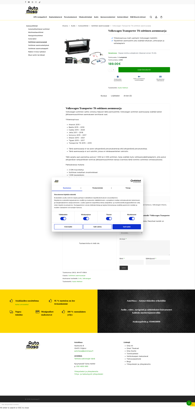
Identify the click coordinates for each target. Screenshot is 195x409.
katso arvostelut (22, 304)
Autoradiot (32, 39)
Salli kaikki (127, 227)
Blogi (129, 361)
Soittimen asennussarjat (37, 42)
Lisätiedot (115, 96)
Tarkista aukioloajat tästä (84, 359)
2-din (80, 278)
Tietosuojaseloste (134, 359)
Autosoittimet (32, 26)
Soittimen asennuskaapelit (38, 48)
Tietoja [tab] (128, 188)
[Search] (192, 404)
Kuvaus (104, 96)
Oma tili (130, 346)
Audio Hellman (123, 88)
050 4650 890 (82, 366)
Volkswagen (87, 278)
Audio (73, 26)
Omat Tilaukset (133, 348)
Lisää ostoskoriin (144, 70)
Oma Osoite (131, 351)
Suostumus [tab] (67, 188)
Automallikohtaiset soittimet (39, 29)
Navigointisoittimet (35, 35)
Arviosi (123, 239)
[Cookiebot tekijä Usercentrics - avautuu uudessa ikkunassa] (132, 181)
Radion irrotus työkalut (37, 52)
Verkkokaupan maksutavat (137, 356)
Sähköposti (151, 258)
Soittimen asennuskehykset (38, 45)
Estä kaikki (68, 227)
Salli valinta (97, 227)
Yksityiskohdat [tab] (97, 188)
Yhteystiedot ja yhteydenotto (86, 371)
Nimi (122, 258)
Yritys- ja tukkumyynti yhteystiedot (88, 374)
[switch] (86, 218)
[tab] (104, 96)
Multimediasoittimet (35, 32)
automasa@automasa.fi (83, 351)
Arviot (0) (128, 96)
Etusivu (65, 26)
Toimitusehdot (132, 354)
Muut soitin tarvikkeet (36, 55)
